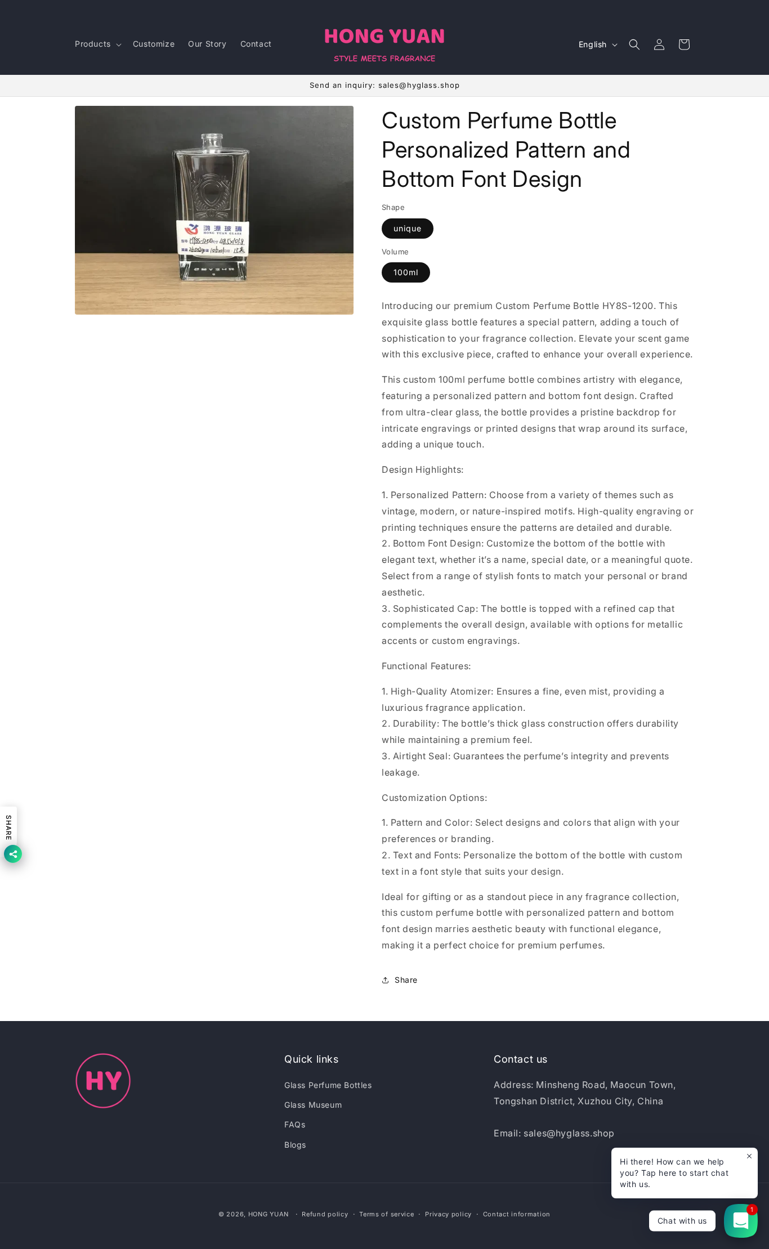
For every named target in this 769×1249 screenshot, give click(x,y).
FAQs (294, 1124)
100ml (406, 272)
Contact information (517, 1214)
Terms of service (386, 1214)
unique (408, 228)
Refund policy (325, 1214)
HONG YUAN (268, 1214)
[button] (97, 44)
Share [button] (406, 979)
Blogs (295, 1144)
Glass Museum (313, 1104)
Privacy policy (448, 1214)
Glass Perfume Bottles (328, 1085)
